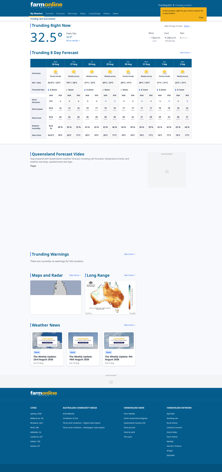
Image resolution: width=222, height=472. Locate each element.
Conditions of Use (70, 418)
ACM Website (68, 413)
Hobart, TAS (35, 441)
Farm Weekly (129, 413)
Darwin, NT (35, 446)
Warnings (72, 13)
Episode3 (171, 455)
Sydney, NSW (35, 413)
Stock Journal (129, 427)
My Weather (36, 13)
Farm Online (172, 437)
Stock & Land (129, 432)
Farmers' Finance (174, 446)
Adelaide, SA (35, 432)
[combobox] (188, 26)
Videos (106, 13)
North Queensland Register (136, 418)
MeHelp (170, 441)
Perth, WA (34, 427)
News (115, 13)
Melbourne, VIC (37, 418)
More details (72, 40)
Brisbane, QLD (36, 423)
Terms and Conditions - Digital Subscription (81, 423)
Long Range (94, 13)
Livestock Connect (174, 427)
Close (201, 17)
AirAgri (170, 450)
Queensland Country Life (134, 423)
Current (49, 13)
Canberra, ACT (36, 437)
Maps (83, 13)
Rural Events (172, 423)
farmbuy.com (172, 418)
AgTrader (171, 413)
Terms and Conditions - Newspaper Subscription (84, 427)
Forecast (60, 13)
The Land (128, 437)
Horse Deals (172, 432)
